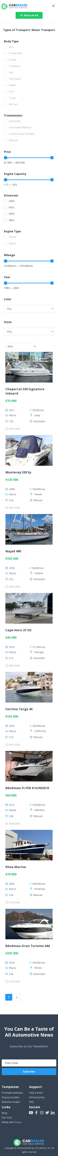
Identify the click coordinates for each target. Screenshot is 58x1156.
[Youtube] (31, 1112)
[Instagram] (42, 1112)
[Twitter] (47, 1112)
